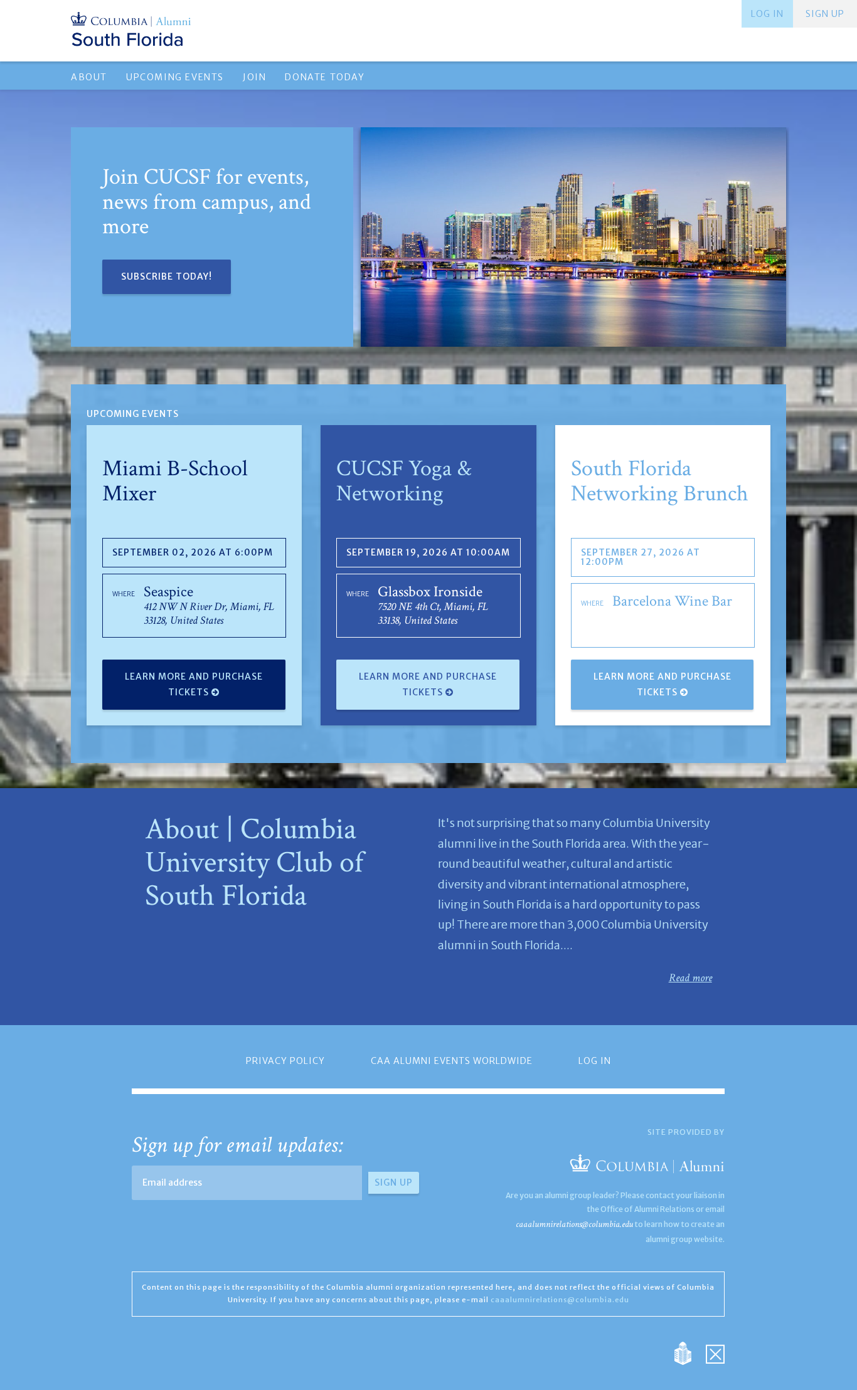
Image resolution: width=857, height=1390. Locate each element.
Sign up (825, 13)
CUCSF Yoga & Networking (404, 481)
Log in (767, 13)
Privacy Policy (285, 1060)
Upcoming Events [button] (175, 77)
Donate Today (325, 77)
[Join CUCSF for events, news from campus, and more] (573, 237)
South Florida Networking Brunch (659, 481)
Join (254, 77)
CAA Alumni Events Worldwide (452, 1060)
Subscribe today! (166, 276)
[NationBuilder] (689, 1352)
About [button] (89, 77)
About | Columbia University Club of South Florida (254, 862)
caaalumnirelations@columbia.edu (574, 1224)
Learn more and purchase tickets (194, 684)
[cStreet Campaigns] (715, 1352)
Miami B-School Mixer (175, 481)
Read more (690, 978)
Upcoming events (133, 414)
